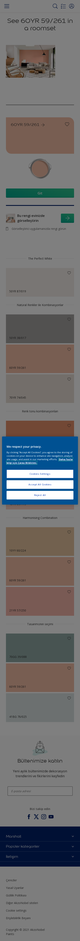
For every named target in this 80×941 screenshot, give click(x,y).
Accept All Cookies (40, 484)
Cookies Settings (40, 474)
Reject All (40, 495)
